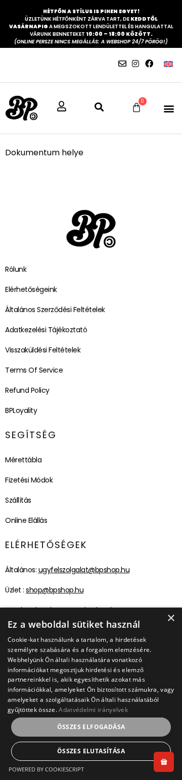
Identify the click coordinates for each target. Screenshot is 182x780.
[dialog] (91, 694)
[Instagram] (135, 63)
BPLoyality (21, 410)
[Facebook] (149, 63)
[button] (168, 108)
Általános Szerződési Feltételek (55, 310)
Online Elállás (26, 520)
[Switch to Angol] (168, 64)
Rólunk (15, 269)
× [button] (170, 618)
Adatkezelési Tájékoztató (46, 330)
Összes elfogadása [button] (91, 727)
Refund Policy (27, 390)
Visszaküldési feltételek (42, 350)
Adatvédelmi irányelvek (93, 709)
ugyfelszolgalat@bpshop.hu (84, 570)
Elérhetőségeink (31, 289)
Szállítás (18, 500)
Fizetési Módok (29, 480)
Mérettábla (23, 460)
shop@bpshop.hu (54, 590)
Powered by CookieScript (46, 769)
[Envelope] (122, 63)
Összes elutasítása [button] (91, 751)
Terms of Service (34, 370)
